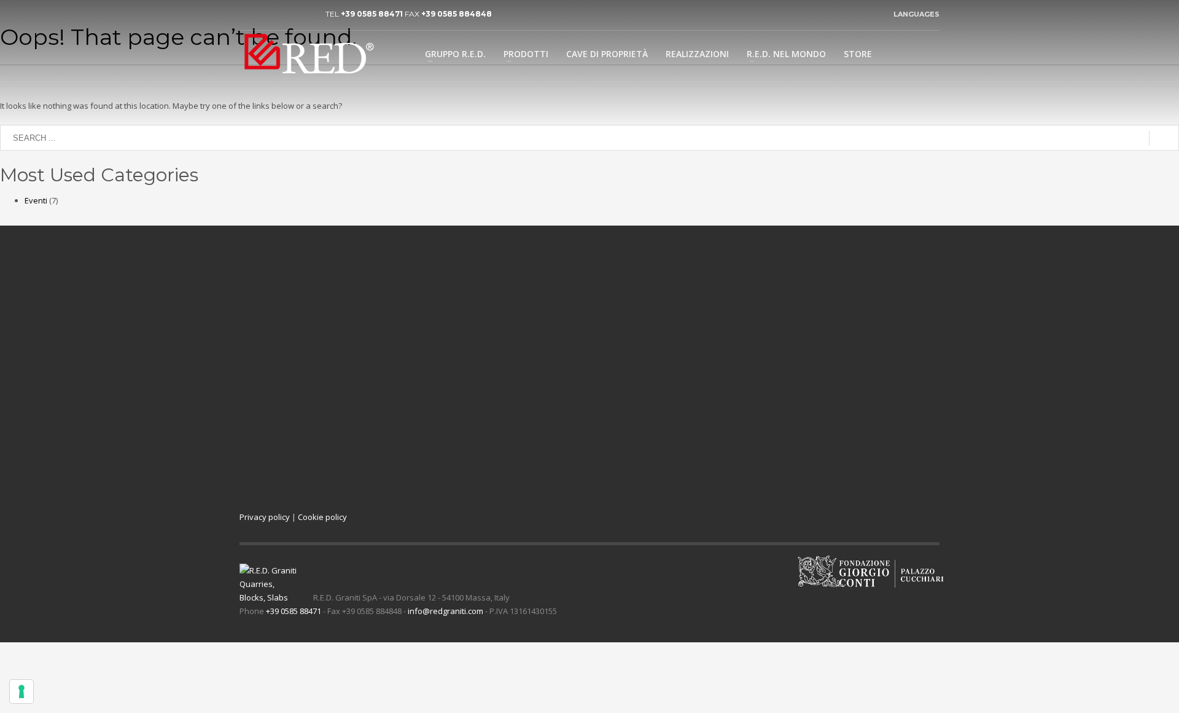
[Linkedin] (248, 14)
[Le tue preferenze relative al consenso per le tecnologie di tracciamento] (21, 691)
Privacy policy (264, 516)
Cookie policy (322, 516)
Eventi (36, 200)
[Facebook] (285, 14)
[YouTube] (267, 14)
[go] (1164, 138)
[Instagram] (304, 14)
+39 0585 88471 (372, 13)
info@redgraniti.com (445, 610)
